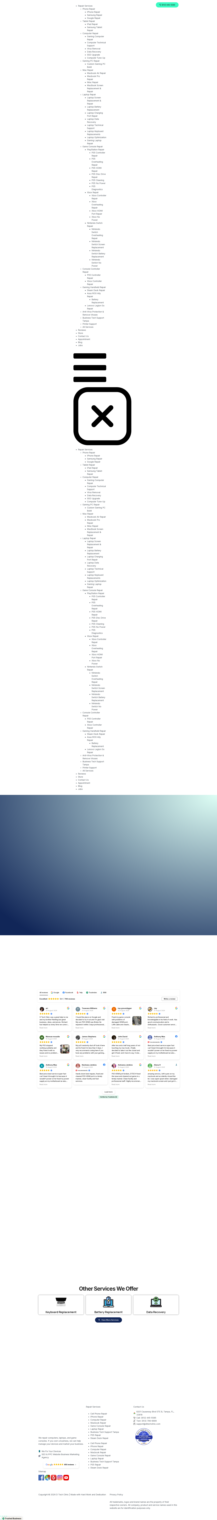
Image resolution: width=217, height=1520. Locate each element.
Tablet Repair (89, 21)
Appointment (84, 339)
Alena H (157, 1065)
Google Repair (93, 18)
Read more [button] (43, 1028)
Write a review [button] (169, 999)
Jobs (80, 345)
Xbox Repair (93, 192)
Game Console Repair (93, 146)
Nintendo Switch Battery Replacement (98, 253)
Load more (109, 1092)
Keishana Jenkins (89, 1065)
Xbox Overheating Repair (97, 204)
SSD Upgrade (93, 55)
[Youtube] (66, 1477)
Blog (80, 342)
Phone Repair (89, 9)
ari (47, 1008)
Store (80, 333)
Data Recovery (94, 52)
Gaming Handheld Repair (94, 287)
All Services (88, 327)
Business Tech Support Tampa (104, 1432)
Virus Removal (93, 48)
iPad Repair (92, 24)
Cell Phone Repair (98, 1413)
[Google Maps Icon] (47, 1477)
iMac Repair (92, 82)
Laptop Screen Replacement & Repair (94, 100)
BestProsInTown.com (143, 1430)
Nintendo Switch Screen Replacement (98, 244)
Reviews (82, 330)
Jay (155, 1008)
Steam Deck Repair (96, 290)
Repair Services (85, 6)
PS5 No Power (98, 183)
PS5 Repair (95, 1435)
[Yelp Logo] (54, 1477)
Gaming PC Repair (91, 61)
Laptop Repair (89, 94)
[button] (89, 397)
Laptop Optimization (96, 137)
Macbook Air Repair (96, 73)
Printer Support (90, 324)
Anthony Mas (51, 1065)
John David (122, 1036)
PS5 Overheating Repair (97, 162)
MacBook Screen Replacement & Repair (95, 88)
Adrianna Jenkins (125, 1065)
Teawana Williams (89, 1008)
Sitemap (42, 1471)
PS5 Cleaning (98, 180)
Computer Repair (90, 33)
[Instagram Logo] (60, 1477)
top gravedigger (125, 1008)
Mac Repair (88, 70)
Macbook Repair (98, 1423)
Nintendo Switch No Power (96, 263)
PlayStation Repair (95, 149)
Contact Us (83, 336)
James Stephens (89, 1036)
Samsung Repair (94, 15)
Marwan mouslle (53, 1036)
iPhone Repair (93, 12)
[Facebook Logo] (41, 1477)
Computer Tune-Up (96, 58)
